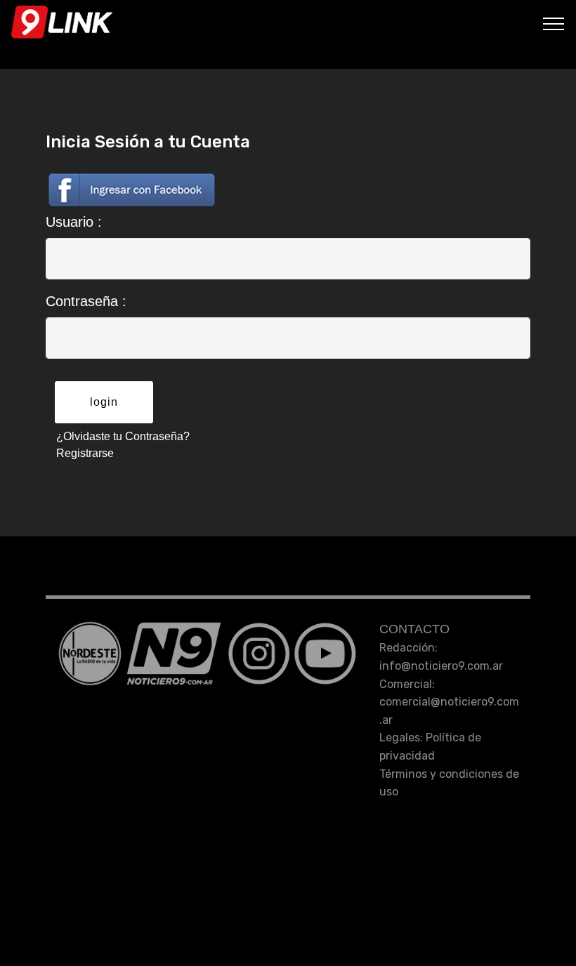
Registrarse (85, 453)
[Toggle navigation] (554, 23)
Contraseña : (86, 301)
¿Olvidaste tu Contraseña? (123, 436)
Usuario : (74, 222)
